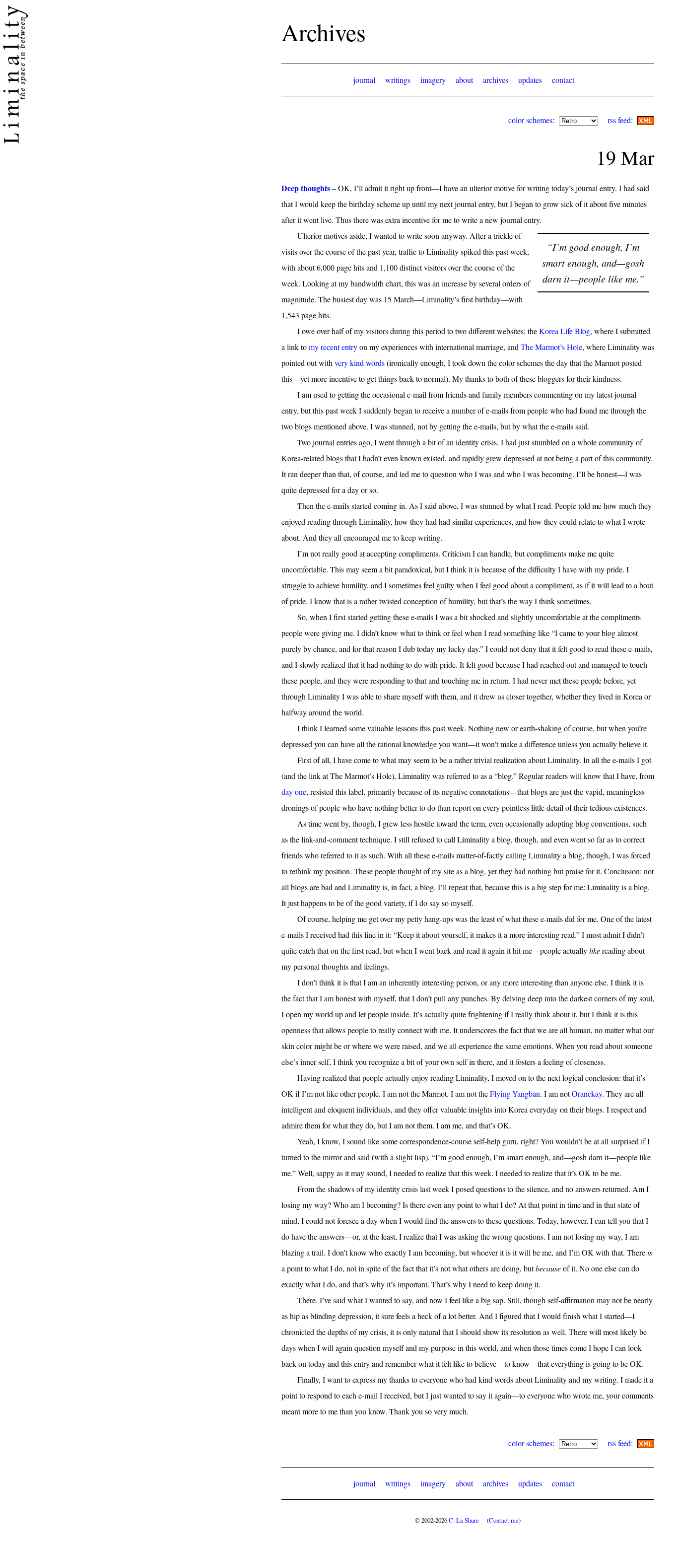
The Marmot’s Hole (551, 347)
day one (293, 791)
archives (495, 79)
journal (364, 79)
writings (397, 79)
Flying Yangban (515, 1093)
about (464, 79)
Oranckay (587, 1093)
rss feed (619, 120)
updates (530, 79)
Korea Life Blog (564, 331)
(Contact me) (504, 1520)
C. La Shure (464, 1520)
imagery (433, 79)
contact (563, 79)
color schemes (530, 120)
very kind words (360, 362)
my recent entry (333, 347)
